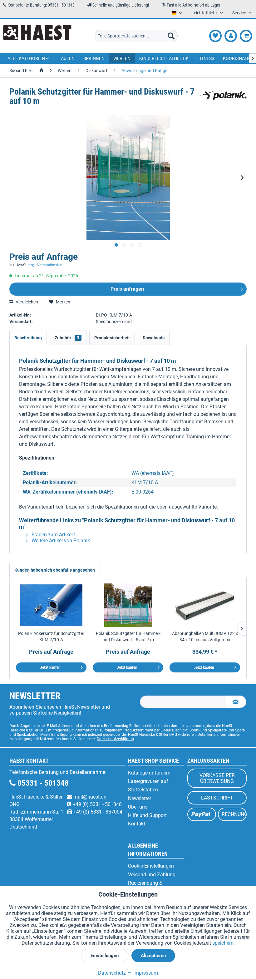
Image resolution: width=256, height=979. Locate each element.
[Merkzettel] (215, 36)
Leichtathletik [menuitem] (205, 12)
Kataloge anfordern (149, 773)
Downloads (154, 337)
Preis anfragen (127, 289)
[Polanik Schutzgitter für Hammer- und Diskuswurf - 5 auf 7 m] (128, 605)
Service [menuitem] (239, 12)
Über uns (137, 807)
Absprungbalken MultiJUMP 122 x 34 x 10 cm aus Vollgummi (205, 636)
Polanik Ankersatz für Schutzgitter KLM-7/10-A (51, 636)
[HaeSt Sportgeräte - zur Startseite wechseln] (37, 36)
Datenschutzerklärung (115, 739)
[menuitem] (136, 36)
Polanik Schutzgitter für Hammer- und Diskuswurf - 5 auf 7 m (128, 636)
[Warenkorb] (246, 36)
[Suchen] (171, 36)
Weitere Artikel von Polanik (60, 541)
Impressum (145, 973)
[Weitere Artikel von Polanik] (223, 98)
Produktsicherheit (112, 337)
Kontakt (136, 824)
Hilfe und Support (147, 815)
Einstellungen (105, 955)
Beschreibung (28, 337)
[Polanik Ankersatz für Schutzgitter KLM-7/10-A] (51, 605)
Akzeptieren (153, 955)
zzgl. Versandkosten (45, 265)
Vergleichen (26, 301)
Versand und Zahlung (151, 875)
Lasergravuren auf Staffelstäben (148, 785)
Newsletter (139, 798)
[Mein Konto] (230, 36)
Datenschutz (112, 973)
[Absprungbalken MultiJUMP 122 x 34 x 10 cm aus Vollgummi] (205, 605)
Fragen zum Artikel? (52, 535)
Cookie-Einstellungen (151, 866)
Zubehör (67, 337)
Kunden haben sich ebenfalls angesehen (54, 570)
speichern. (223, 943)
